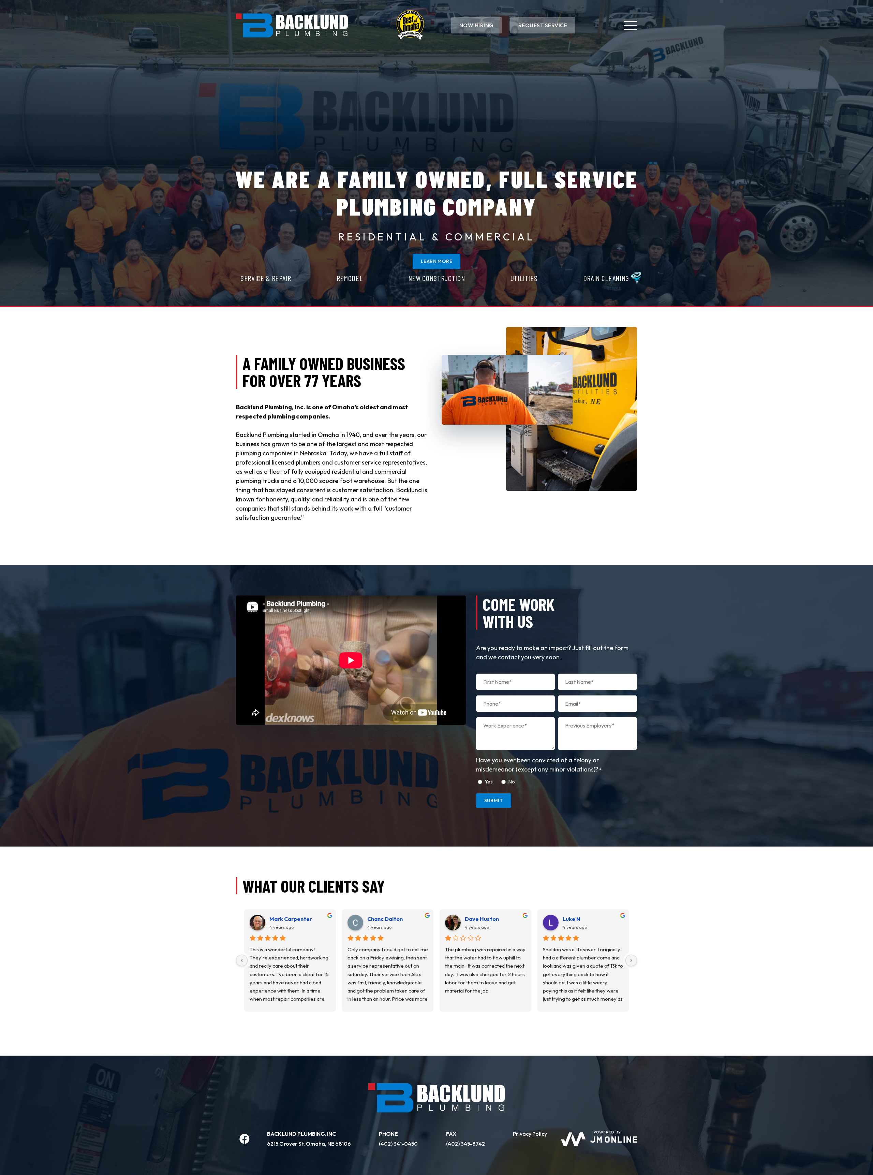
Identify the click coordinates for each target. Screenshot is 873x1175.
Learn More (436, 261)
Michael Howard (584, 918)
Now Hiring (476, 25)
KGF (470, 918)
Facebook (244, 1138)
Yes (489, 781)
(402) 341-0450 (398, 1143)
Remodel (350, 278)
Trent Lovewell (289, 918)
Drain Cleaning (606, 278)
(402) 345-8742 (465, 1143)
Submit (493, 800)
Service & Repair (265, 278)
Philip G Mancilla (388, 918)
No (511, 781)
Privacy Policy (530, 1133)
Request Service (542, 25)
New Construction (436, 278)
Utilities (524, 278)
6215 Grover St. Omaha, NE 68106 (309, 1143)
